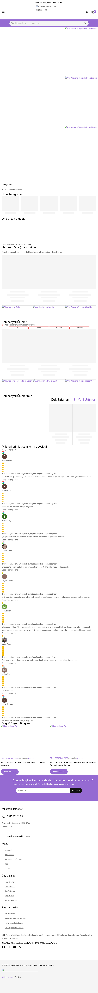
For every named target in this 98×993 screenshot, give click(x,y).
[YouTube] (14, 947)
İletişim (7, 868)
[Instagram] (9, 947)
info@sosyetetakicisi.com (18, 836)
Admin (31, 758)
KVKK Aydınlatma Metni (14, 928)
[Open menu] (3, 12)
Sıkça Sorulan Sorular (13, 859)
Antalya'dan (7, 184)
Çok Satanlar (10, 891)
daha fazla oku (10, 772)
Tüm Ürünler (10, 882)
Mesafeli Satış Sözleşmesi (15, 918)
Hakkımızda (9, 855)
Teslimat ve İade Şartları (14, 923)
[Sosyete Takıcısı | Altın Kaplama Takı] (49, 12)
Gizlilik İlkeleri (10, 914)
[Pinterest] (20, 947)
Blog (6, 864)
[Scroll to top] (92, 988)
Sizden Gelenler (11, 900)
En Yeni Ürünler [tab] (84, 399)
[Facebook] (3, 947)
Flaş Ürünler (9, 896)
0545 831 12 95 (15, 816)
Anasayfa (9, 850)
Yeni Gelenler (10, 887)
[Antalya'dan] (5, 178)
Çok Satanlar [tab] (60, 399)
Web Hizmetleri (11, 977)
